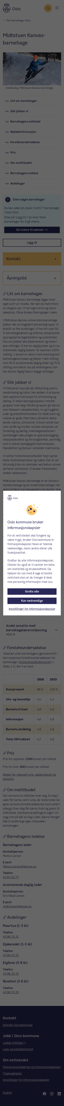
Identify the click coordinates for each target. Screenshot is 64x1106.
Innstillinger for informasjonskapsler (32, 609)
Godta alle (32, 591)
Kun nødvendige (32, 601)
